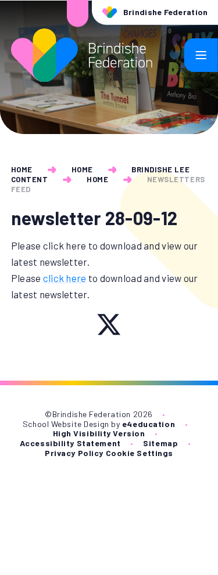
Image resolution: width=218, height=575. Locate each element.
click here (65, 278)
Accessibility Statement (70, 443)
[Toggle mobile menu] (201, 55)
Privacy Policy (74, 453)
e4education (148, 424)
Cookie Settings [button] (139, 453)
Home (22, 169)
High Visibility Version (99, 433)
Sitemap (160, 443)
